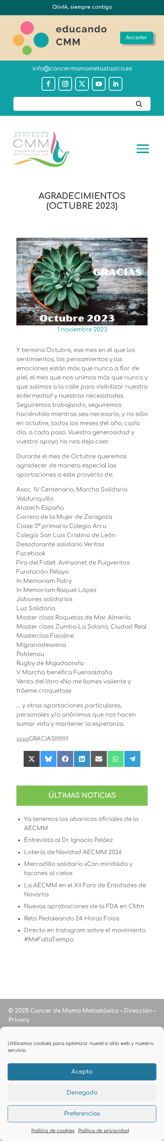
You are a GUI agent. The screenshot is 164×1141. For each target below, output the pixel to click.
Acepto (82, 1072)
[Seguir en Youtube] (99, 84)
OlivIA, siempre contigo (82, 7)
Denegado (82, 1093)
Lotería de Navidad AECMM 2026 (73, 852)
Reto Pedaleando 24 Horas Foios (71, 918)
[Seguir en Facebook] (48, 84)
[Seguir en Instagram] (65, 84)
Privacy (18, 1020)
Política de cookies (52, 1130)
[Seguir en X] (82, 84)
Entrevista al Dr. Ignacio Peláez (68, 840)
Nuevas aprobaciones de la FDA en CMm (84, 906)
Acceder (136, 37)
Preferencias (82, 1114)
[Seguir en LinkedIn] (115, 84)
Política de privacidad (103, 1130)
